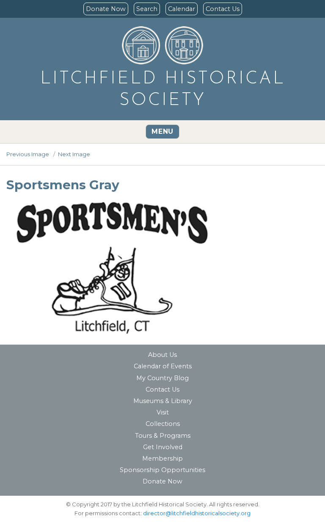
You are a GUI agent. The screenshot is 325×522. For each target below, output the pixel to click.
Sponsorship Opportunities (162, 470)
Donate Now (106, 9)
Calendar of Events (163, 366)
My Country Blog (162, 378)
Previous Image (27, 154)
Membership (162, 458)
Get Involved (162, 447)
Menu (162, 131)
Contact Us (223, 9)
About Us (162, 355)
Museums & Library (162, 401)
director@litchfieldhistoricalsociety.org (197, 513)
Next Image (74, 154)
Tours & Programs (162, 435)
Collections (163, 424)
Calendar (181, 9)
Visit (163, 412)
